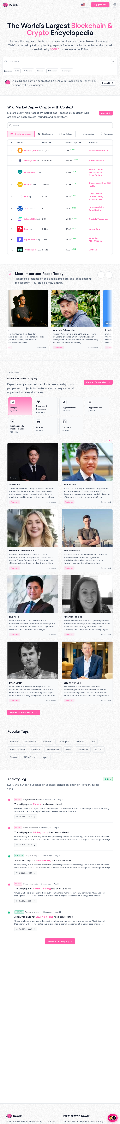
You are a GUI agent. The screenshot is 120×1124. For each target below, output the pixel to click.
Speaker (47, 741)
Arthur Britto (95, 199)
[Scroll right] (109, 274)
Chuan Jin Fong (42, 888)
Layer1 (45, 757)
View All (104, 113)
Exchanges (66, 71)
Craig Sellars (95, 175)
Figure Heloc (30, 239)
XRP (26, 196)
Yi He (92, 186)
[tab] (21, 134)
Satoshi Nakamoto (98, 150)
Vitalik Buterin (96, 160)
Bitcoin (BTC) (31, 150)
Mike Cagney (95, 241)
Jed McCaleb (95, 196)
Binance (28, 184)
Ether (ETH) (30, 160)
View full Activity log (58, 941)
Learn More (104, 83)
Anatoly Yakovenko (98, 219)
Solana (13, 757)
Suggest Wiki (100, 4)
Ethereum (52, 71)
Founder (14, 741)
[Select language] (84, 5)
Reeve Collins (96, 169)
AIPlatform (29, 757)
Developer (63, 741)
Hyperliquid (30, 249)
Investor (35, 749)
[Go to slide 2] (109, 440)
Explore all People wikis (21, 712)
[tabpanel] (60, 197)
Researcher (53, 749)
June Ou (93, 238)
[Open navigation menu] (115, 5)
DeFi (17, 71)
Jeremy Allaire (96, 207)
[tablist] (60, 134)
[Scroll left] (100, 274)
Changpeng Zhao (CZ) (100, 183)
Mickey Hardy (41, 832)
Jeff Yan (93, 249)
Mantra (37, 804)
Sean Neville (95, 210)
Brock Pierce (95, 172)
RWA (68, 749)
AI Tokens (28, 71)
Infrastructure (17, 749)
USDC (27, 208)
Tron (26, 229)
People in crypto (30, 827)
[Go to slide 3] (111, 440)
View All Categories (96, 382)
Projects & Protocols (32, 799)
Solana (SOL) (30, 219)
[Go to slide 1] (106, 440)
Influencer (83, 749)
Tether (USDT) (31, 172)
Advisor (80, 741)
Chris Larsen (95, 193)
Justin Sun (94, 229)
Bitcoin (40, 71)
